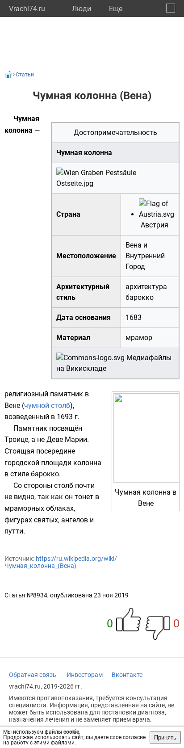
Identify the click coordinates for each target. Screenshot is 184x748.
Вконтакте (127, 674)
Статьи (25, 74)
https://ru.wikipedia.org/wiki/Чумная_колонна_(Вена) (60, 562)
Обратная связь (32, 674)
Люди (81, 8)
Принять (165, 737)
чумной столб (47, 405)
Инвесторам (85, 674)
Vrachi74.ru (27, 8)
